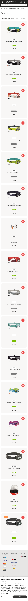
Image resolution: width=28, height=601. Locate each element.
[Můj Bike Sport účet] (21, 2)
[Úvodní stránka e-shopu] (1, 8)
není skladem (13, 111)
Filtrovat (24, 18)
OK (20, 596)
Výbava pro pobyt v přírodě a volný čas (11, 8)
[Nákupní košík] (25, 2)
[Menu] (3, 2)
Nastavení (3, 597)
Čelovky (22, 8)
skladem (13, 45)
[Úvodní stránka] (11, 1)
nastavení (4, 592)
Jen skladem (15, 18)
